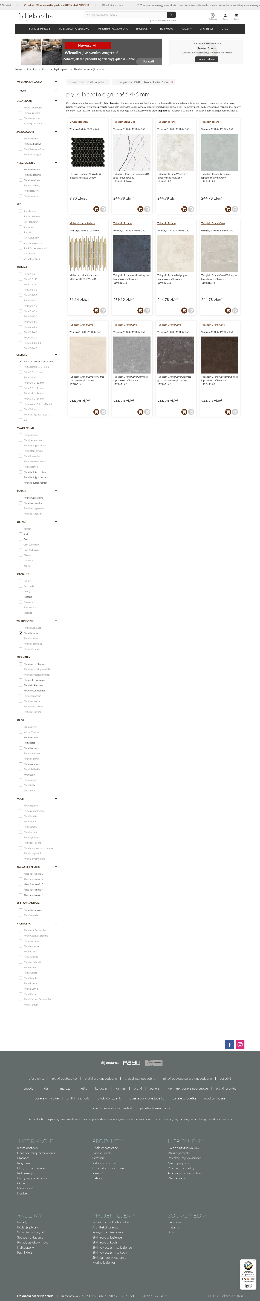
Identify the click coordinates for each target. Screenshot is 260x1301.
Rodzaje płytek (27, 1227)
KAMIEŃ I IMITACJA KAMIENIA (112, 29)
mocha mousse (214, 1098)
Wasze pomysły (179, 1153)
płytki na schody (78, 1098)
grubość (21, 354)
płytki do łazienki (109, 1098)
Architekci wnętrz (105, 1227)
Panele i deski (102, 1153)
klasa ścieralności (28, 867)
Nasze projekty (178, 1163)
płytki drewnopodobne (101, 1078)
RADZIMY (187, 29)
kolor (20, 720)
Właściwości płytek (31, 1232)
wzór (20, 798)
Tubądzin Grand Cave (213, 223)
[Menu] (254, 1261)
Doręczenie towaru (31, 1168)
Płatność (23, 1158)
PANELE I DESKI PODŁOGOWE (74, 29)
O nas (21, 1183)
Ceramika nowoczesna (108, 1168)
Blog (171, 1232)
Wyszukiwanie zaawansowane (162, 20)
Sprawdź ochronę (206, 59)
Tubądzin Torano (166, 121)
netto (83, 1088)
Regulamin (24, 1163)
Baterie (97, 1178)
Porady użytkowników (32, 1242)
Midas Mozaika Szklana (82, 223)
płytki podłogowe (64, 1078)
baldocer (101, 1088)
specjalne (22, 574)
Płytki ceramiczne (39, 29)
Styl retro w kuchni (105, 1242)
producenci (23, 923)
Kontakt (23, 1193)
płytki (138, 1088)
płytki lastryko (226, 1088)
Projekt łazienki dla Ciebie (111, 1222)
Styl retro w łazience (107, 1237)
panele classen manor (155, 1108)
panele (155, 1088)
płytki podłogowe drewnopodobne (187, 1078)
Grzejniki (98, 1158)
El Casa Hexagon (79, 121)
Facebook (174, 1222)
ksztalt (21, 491)
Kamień (97, 1173)
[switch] (248, 1286)
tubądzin (30, 1088)
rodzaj (21, 522)
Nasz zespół (25, 1188)
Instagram (175, 1227)
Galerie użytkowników (183, 1148)
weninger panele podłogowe (187, 1088)
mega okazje (24, 100)
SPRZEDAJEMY (143, 29)
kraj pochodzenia (28, 903)
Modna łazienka (103, 1262)
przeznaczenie (25, 162)
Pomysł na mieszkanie (107, 1232)
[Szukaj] (171, 15)
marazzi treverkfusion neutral (110, 1108)
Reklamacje (25, 1173)
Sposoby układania (30, 1237)
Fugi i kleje (24, 1252)
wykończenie (25, 621)
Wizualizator (177, 1178)
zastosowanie (25, 131)
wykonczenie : (86, 82)
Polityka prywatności (32, 1178)
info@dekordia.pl (96, 5)
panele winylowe (47, 1098)
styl (19, 204)
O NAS (225, 29)
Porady (22, 1222)
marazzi (65, 1088)
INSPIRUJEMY (166, 29)
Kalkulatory (25, 1247)
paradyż (225, 1078)
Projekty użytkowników (184, 1158)
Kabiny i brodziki (104, 1163)
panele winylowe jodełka (147, 1098)
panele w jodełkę (184, 1098)
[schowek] (103, 209)
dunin (48, 1088)
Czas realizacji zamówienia (36, 1153)
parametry (23, 657)
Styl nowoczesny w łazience (112, 1247)
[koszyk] (96, 209)
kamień (121, 1088)
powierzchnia (25, 428)
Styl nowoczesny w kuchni (110, 1252)
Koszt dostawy (27, 1148)
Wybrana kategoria (29, 81)
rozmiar (21, 267)
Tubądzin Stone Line (124, 121)
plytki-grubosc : (142, 82)
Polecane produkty (181, 1168)
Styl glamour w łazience (109, 1257)
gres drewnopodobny (140, 1078)
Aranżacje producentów (185, 1173)
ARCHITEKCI (206, 29)
